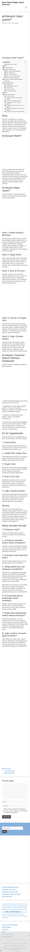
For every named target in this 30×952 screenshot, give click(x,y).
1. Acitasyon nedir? (10, 96)
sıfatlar (13, 915)
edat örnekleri (20, 905)
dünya (12, 905)
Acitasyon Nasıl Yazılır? (11, 64)
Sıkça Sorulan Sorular (9, 94)
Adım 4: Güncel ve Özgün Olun (13, 76)
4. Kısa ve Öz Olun (10, 89)
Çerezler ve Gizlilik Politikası (10, 924)
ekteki (26, 905)
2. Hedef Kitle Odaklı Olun (11, 86)
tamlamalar (22, 915)
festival (3, 907)
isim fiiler (25, 909)
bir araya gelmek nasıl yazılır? (10, 887)
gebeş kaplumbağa (14, 909)
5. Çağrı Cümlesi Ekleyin (11, 90)
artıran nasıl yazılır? (9, 770)
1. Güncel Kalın (9, 84)
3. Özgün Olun (9, 87)
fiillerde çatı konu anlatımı (22, 907)
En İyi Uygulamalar (9, 82)
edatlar (16, 905)
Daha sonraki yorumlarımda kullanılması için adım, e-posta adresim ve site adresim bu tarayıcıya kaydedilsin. (16, 810)
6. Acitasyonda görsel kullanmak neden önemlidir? (15, 106)
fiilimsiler (9, 907)
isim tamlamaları (13, 911)
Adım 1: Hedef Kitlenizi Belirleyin (13, 71)
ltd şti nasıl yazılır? (7, 896)
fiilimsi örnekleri (14, 907)
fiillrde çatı (4, 909)
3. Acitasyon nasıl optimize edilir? (13, 100)
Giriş (5, 66)
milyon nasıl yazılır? (9, 773)
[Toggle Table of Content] (24, 62)
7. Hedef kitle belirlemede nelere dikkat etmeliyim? (14, 109)
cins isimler (8, 905)
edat (14, 905)
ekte (24, 905)
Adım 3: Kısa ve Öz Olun (11, 74)
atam (3, 905)
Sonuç (5, 92)
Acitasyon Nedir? (8, 67)
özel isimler (6, 917)
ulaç (25, 915)
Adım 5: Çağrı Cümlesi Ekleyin (12, 77)
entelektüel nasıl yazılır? (8, 889)
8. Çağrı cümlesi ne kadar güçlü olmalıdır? (15, 111)
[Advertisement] (15, 41)
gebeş (9, 909)
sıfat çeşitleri (17, 915)
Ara (3, 825)
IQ (22, 909)
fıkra (7, 909)
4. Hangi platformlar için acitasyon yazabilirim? (13, 103)
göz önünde (20, 909)
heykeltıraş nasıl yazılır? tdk (9, 891)
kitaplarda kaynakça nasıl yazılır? (11, 894)
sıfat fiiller (10, 915)
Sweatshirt (4, 915)
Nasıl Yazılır (7, 768)
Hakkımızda (5, 929)
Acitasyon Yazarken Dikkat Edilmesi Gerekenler (13, 80)
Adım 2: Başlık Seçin (10, 72)
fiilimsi (6, 907)
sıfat (7, 915)
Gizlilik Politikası (6, 927)
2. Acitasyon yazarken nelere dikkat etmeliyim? (14, 98)
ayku (5, 905)
